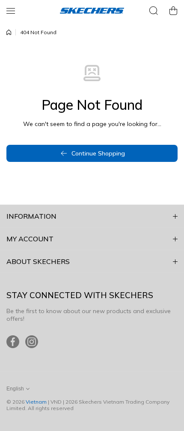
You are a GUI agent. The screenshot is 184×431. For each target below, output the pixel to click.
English (15, 389)
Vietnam (36, 402)
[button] (173, 10)
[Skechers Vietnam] (92, 10)
